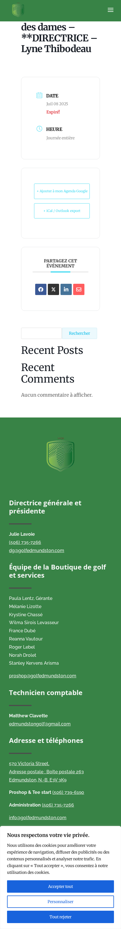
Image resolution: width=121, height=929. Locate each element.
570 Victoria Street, (29, 763)
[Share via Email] (78, 289)
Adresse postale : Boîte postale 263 (46, 771)
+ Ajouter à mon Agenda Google (62, 191)
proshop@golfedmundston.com (42, 675)
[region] (60, 877)
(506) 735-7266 (25, 542)
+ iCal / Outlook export (61, 211)
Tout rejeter (60, 916)
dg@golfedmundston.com (36, 550)
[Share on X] (53, 289)
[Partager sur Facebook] (40, 289)
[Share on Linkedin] (66, 289)
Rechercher (79, 333)
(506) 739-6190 (68, 792)
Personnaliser (60, 901)
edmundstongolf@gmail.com (40, 724)
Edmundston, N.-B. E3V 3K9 (37, 780)
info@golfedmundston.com (37, 817)
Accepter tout (60, 886)
